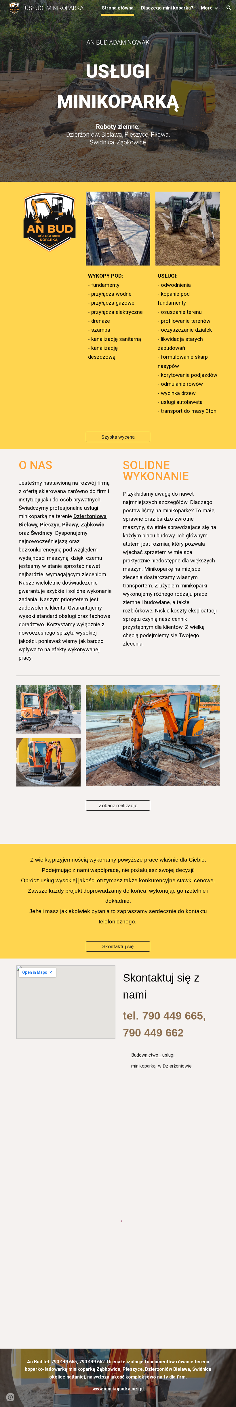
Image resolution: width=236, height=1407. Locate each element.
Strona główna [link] (118, 8)
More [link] (207, 8)
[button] (229, 8)
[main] (118, 42)
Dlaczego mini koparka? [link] (167, 8)
